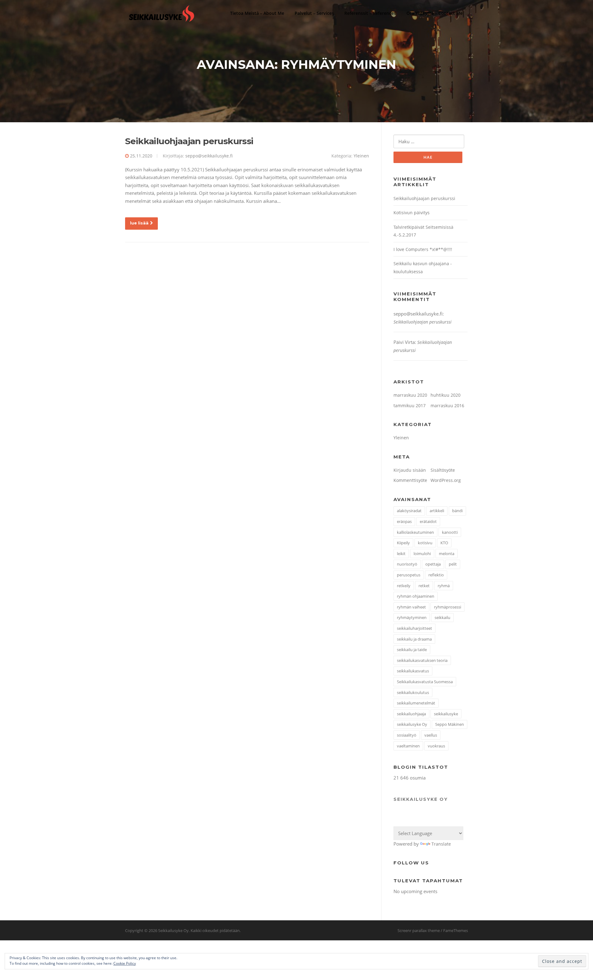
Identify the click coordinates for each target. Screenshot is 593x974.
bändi (457, 510)
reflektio (436, 575)
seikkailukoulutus (413, 692)
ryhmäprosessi (447, 607)
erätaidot (428, 521)
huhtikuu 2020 (446, 395)
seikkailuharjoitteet (414, 628)
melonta (446, 553)
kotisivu (425, 543)
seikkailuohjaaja (411, 714)
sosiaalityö (406, 735)
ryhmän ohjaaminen (415, 596)
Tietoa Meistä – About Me (257, 13)
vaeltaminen (408, 746)
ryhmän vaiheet (411, 607)
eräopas (404, 521)
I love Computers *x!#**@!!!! (422, 249)
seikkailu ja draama (414, 639)
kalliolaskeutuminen (415, 532)
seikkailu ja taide (412, 649)
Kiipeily (403, 543)
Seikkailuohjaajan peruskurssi (189, 141)
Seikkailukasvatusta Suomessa (425, 681)
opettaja (433, 564)
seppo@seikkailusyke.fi (209, 156)
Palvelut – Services (314, 13)
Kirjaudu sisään (409, 470)
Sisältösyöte (443, 470)
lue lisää (139, 222)
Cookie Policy (124, 963)
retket (424, 585)
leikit (401, 553)
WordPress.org (446, 480)
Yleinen (361, 156)
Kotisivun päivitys (411, 212)
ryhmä (444, 585)
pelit (453, 564)
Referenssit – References (370, 13)
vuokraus (436, 746)
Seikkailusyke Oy (420, 799)
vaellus (430, 735)
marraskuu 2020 (410, 395)
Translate (441, 844)
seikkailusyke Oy (412, 724)
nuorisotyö (407, 564)
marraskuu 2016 (447, 405)
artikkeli (437, 510)
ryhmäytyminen (412, 617)
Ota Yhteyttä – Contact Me (434, 13)
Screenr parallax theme (418, 930)
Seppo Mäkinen (449, 724)
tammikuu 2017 (409, 405)
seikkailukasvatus (413, 671)
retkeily (403, 585)
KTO (444, 543)
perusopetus (408, 575)
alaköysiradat (409, 510)
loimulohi (422, 553)
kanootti (450, 532)
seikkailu (442, 617)
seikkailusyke (446, 714)
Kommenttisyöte (410, 480)
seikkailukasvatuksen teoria (422, 660)
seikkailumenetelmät (416, 703)
